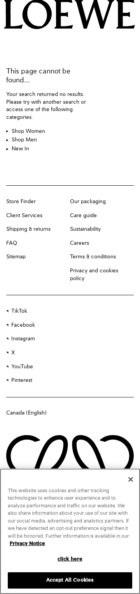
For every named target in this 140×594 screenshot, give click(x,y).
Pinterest (21, 380)
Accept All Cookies (70, 580)
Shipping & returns (28, 229)
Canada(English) (26, 413)
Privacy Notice (27, 543)
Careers (79, 243)
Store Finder (21, 201)
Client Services (24, 215)
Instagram (23, 338)
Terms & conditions (93, 257)
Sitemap (16, 257)
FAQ (11, 243)
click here (70, 559)
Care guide (83, 215)
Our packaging (88, 201)
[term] (25, 132)
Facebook (23, 325)
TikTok (19, 311)
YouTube (22, 366)
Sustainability (85, 229)
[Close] (130, 479)
